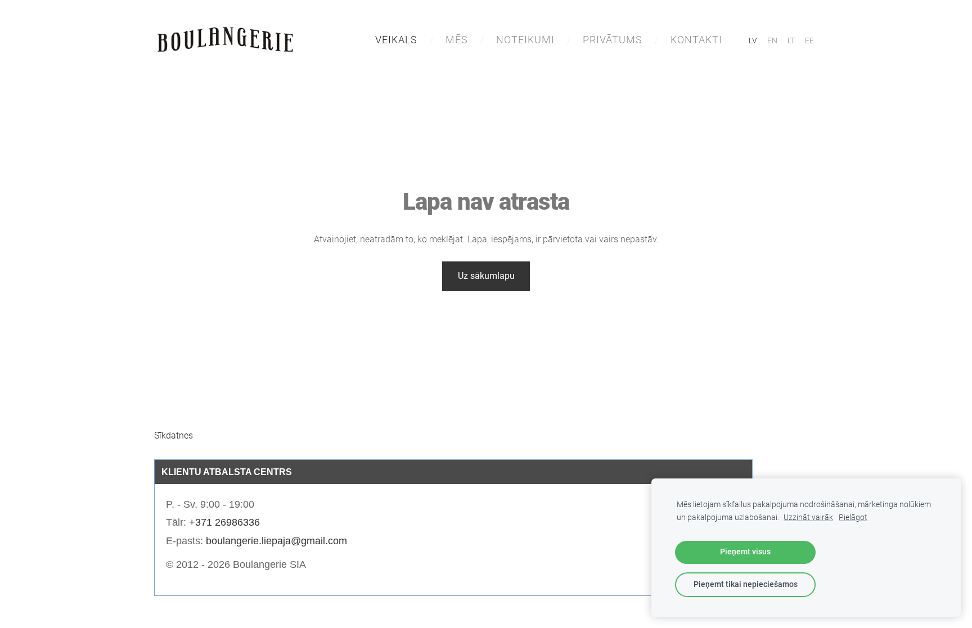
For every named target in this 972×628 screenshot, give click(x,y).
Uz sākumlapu (486, 275)
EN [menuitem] (772, 40)
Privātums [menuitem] (612, 40)
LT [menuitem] (791, 40)
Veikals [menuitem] (396, 40)
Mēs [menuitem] (457, 40)
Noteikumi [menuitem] (525, 40)
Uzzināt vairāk (808, 517)
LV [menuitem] (753, 40)
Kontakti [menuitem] (696, 40)
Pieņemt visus (745, 552)
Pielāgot (853, 517)
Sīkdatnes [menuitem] (173, 435)
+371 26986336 (224, 522)
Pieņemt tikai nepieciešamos (746, 584)
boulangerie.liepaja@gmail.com (276, 540)
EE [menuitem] (809, 40)
